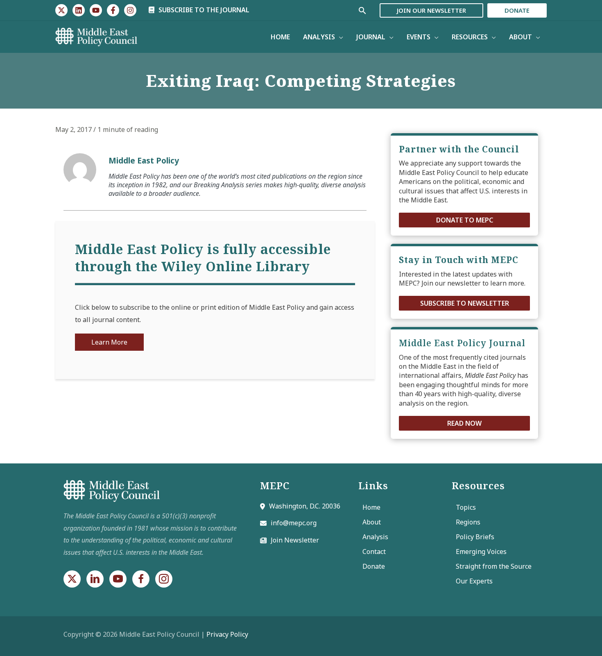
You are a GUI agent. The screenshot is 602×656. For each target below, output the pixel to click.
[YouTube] (96, 10)
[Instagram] (130, 10)
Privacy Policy (227, 634)
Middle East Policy (144, 160)
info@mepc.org (294, 522)
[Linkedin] (78, 10)
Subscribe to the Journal (203, 9)
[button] (464, 220)
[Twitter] (61, 10)
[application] (339, 37)
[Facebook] (113, 10)
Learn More (109, 342)
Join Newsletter (295, 540)
